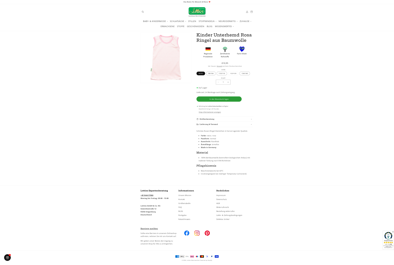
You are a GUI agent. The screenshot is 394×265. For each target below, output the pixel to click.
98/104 (211, 73)
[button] (143, 12)
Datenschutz (221, 199)
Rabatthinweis (184, 219)
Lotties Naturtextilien (193, 260)
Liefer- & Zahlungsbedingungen (229, 215)
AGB (218, 203)
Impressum (221, 195)
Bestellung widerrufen (225, 211)
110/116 (222, 73)
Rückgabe (182, 215)
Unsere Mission (184, 195)
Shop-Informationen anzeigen (210, 112)
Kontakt (181, 199)
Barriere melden (149, 228)
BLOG (180, 211)
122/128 (234, 73)
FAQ (180, 207)
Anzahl (223, 78)
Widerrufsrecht (222, 207)
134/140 (245, 73)
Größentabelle (184, 203)
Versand (219, 66)
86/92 (201, 73)
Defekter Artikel (222, 219)
